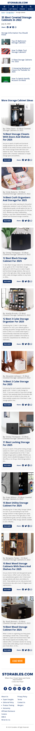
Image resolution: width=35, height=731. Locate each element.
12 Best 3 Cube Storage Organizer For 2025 (16, 320)
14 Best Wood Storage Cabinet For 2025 (15, 628)
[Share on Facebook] (8, 27)
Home (3, 12)
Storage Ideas (10, 12)
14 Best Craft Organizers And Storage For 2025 (16, 199)
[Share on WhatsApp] (16, 27)
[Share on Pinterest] (13, 27)
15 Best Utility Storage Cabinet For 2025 (15, 504)
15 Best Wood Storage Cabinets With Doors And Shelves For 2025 (17, 566)
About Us (4, 697)
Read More (7, 160)
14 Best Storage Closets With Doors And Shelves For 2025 (16, 137)
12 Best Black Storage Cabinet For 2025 (15, 259)
